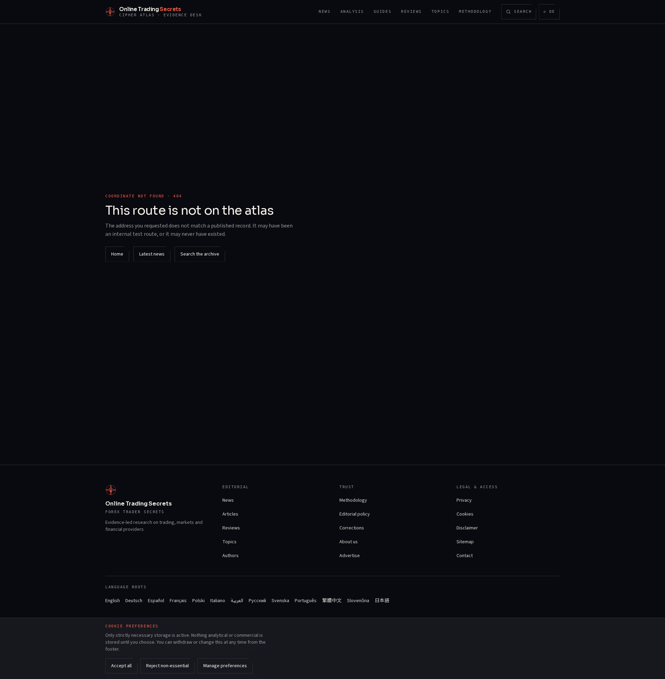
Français (178, 600)
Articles (230, 514)
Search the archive (199, 254)
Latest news (152, 254)
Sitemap (465, 541)
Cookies (464, 514)
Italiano (217, 600)
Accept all (121, 665)
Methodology (475, 11)
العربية (237, 600)
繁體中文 (332, 600)
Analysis (352, 11)
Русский (257, 600)
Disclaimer (467, 528)
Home (117, 254)
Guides (382, 11)
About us (348, 541)
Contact (464, 555)
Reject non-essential (167, 665)
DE (551, 13)
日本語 (382, 600)
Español (156, 600)
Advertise (349, 555)
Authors (230, 555)
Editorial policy (354, 514)
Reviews (411, 11)
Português (306, 600)
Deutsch (133, 600)
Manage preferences (225, 665)
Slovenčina (358, 600)
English (112, 600)
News (324, 11)
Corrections (351, 528)
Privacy (464, 500)
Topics (440, 11)
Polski (198, 600)
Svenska (280, 600)
